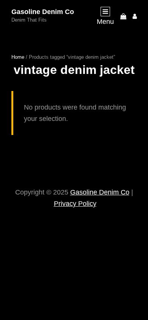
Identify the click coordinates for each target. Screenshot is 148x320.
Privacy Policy (75, 203)
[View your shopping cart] (123, 16)
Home (17, 57)
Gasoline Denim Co (42, 12)
